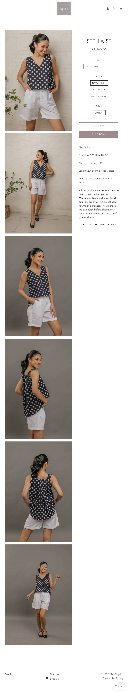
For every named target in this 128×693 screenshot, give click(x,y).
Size (99, 60)
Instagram (54, 679)
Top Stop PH (117, 674)
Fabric (99, 106)
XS (86, 66)
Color (99, 76)
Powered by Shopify (112, 678)
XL (111, 66)
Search (8, 674)
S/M (96, 66)
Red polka (99, 89)
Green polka (99, 96)
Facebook (54, 674)
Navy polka (99, 83)
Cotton (99, 112)
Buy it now (98, 134)
